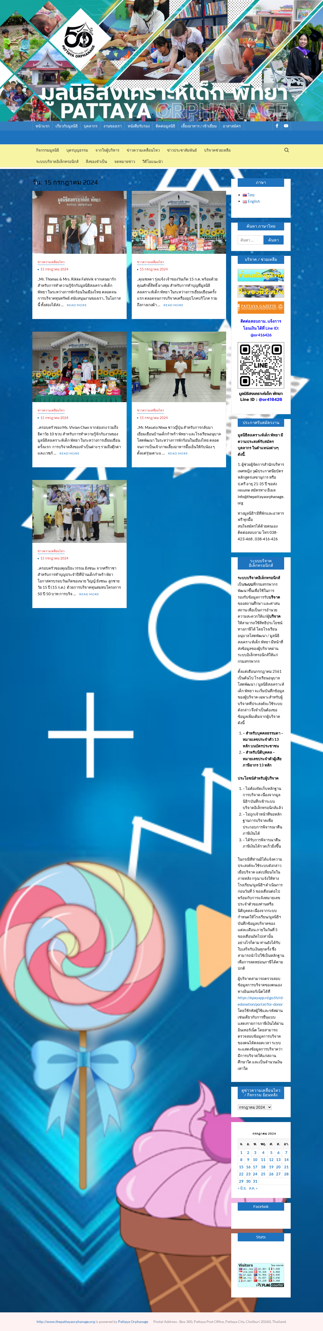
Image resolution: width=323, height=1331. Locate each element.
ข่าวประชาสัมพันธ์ (182, 150)
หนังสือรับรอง (139, 126)
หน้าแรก (42, 126)
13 (278, 1159)
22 (241, 1174)
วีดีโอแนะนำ (152, 161)
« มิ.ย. (242, 1188)
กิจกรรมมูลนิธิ (47, 150)
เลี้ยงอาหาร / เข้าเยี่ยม (199, 126)
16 (248, 1167)
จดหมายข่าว (124, 161)
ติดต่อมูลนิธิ (165, 126)
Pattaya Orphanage (133, 1321)
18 (263, 1167)
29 (241, 1181)
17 (255, 1167)
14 (286, 1159)
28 (286, 1174)
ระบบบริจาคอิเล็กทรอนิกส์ (57, 161)
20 (278, 1167)
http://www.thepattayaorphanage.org (66, 1321)
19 (271, 1167)
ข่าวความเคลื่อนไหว (143, 150)
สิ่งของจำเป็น (96, 161)
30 (248, 1181)
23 (248, 1174)
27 (278, 1174)
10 (255, 1159)
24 (255, 1174)
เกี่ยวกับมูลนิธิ (67, 126)
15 (241, 1167)
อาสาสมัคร (232, 126)
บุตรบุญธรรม (77, 150)
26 (271, 1174)
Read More (77, 305)
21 (286, 1167)
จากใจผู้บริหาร (107, 150)
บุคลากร (90, 126)
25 (263, 1174)
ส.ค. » (253, 1188)
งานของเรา (112, 126)
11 (263, 1159)
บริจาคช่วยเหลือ (217, 150)
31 (255, 1181)
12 (271, 1159)
